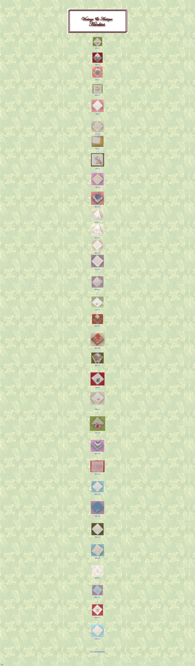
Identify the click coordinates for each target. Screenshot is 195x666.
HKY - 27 (97, 537)
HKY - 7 (97, 148)
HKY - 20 (97, 387)
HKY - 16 (97, 309)
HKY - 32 (97, 638)
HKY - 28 (97, 558)
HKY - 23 (97, 453)
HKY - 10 (97, 206)
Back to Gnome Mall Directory (97, 651)
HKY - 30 (97, 597)
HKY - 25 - (97, 494)
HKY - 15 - (97, 289)
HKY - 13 (97, 252)
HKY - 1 (97, 48)
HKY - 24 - (97, 474)
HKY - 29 (97, 578)
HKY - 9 (97, 187)
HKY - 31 (97, 617)
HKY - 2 (97, 64)
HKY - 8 (97, 168)
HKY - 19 (97, 365)
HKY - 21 (97, 409)
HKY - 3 (97, 79)
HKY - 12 (97, 237)
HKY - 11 (97, 222)
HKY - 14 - (97, 269)
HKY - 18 (97, 348)
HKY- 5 (97, 114)
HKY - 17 (97, 326)
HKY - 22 (97, 432)
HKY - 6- (97, 133)
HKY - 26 (97, 516)
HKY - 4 (97, 95)
